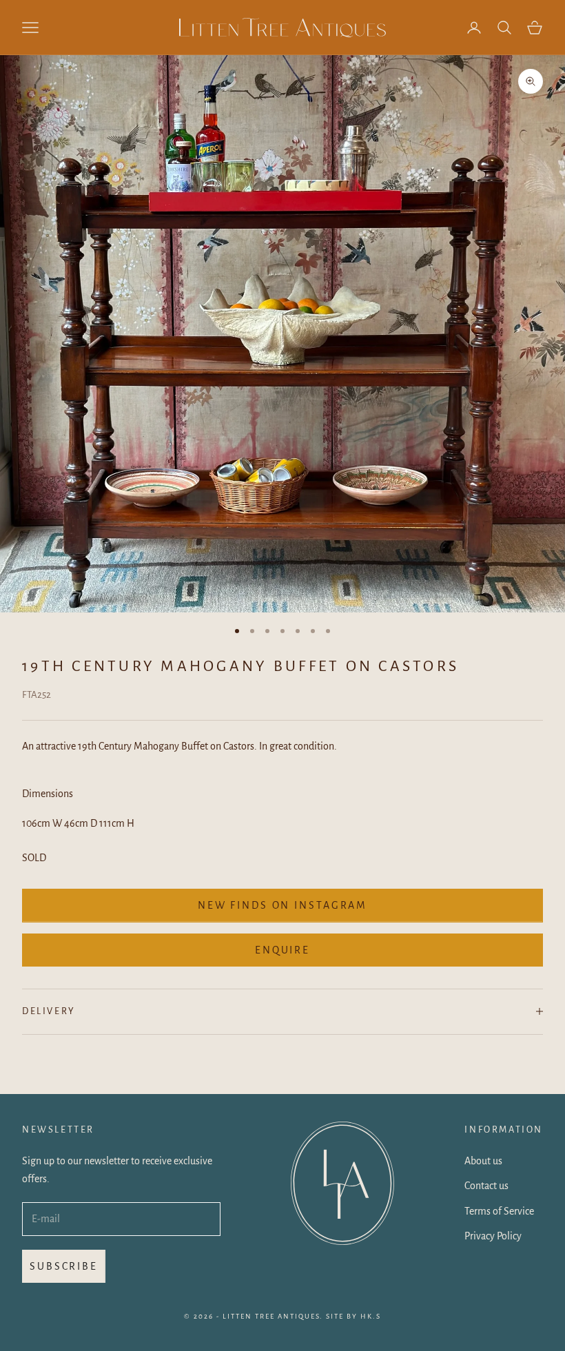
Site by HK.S (353, 1316)
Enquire (282, 950)
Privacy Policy (493, 1235)
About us (483, 1160)
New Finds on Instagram (282, 905)
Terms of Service (499, 1211)
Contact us (486, 1185)
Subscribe (64, 1266)
